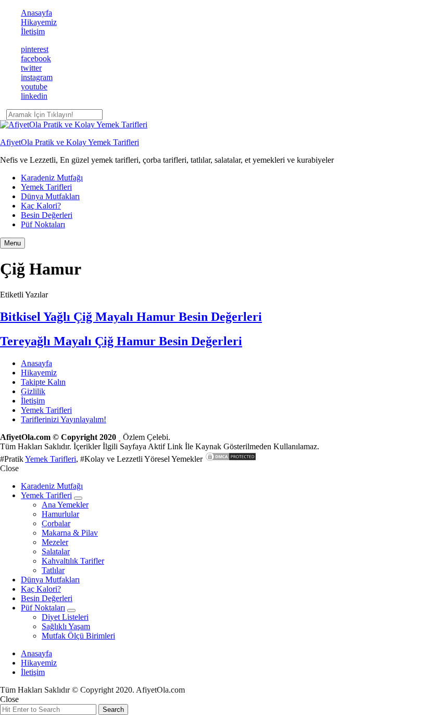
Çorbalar (56, 523)
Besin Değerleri (46, 215)
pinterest (34, 49)
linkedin (34, 96)
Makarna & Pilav (70, 532)
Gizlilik (33, 391)
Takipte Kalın (43, 382)
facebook (36, 58)
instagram (37, 77)
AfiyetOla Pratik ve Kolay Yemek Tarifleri (69, 142)
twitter (31, 67)
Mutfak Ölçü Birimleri (78, 635)
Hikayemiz (39, 22)
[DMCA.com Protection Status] (231, 458)
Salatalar (56, 551)
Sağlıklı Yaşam (66, 626)
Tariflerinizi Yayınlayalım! (63, 419)
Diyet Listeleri (65, 617)
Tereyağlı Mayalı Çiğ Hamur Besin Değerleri (121, 341)
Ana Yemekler (65, 504)
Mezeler (55, 542)
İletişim (33, 31)
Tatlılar (53, 570)
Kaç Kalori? (41, 205)
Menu (12, 243)
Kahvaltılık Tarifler (73, 560)
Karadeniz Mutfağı (52, 177)
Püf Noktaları (43, 224)
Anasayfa (36, 12)
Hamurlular (60, 514)
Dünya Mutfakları (50, 196)
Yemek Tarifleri (46, 187)
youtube (34, 86)
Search (113, 709)
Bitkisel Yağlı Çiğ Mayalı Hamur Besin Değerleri (131, 316)
